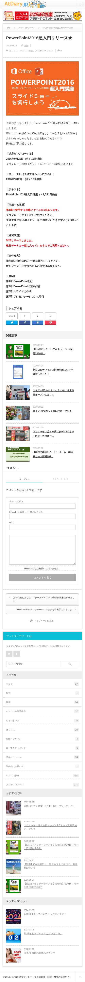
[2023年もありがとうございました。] (13, 936)
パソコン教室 (26, 50)
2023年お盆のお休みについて (39, 953)
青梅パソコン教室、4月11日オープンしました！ (49, 806)
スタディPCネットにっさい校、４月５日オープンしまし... (53, 392)
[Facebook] (24, 323)
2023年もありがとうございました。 (43, 933)
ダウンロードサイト (17, 214)
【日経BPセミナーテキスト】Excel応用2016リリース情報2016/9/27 (51, 885)
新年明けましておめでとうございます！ (45, 914)
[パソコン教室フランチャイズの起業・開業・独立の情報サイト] (25, 6)
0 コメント (24, 479)
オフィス (13, 50)
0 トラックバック (61, 479)
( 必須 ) (16, 501)
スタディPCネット (44, 50)
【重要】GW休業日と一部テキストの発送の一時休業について (50, 866)
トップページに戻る (44, 620)
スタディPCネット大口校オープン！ (52, 411)
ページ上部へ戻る (80, 977)
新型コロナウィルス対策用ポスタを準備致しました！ (53, 371)
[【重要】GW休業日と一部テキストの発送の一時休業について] (13, 866)
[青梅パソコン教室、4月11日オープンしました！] (13, 808)
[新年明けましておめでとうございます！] (13, 916)
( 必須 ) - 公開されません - (26, 512)
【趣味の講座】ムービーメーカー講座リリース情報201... (53, 454)
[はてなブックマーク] (37, 323)
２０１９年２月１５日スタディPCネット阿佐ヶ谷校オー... (53, 433)
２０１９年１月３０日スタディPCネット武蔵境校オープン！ (50, 827)
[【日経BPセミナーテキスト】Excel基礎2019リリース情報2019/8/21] (13, 847)
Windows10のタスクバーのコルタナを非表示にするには (44, 609)
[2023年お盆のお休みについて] (13, 955)
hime (26, 45)
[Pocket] (50, 323)
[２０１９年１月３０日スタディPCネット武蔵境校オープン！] (13, 828)
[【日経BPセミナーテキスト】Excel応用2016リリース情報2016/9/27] (13, 886)
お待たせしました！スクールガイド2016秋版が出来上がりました (44, 599)
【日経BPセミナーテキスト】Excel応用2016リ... (53, 351)
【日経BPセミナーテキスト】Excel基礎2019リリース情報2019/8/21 (51, 847)
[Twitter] (12, 323)
